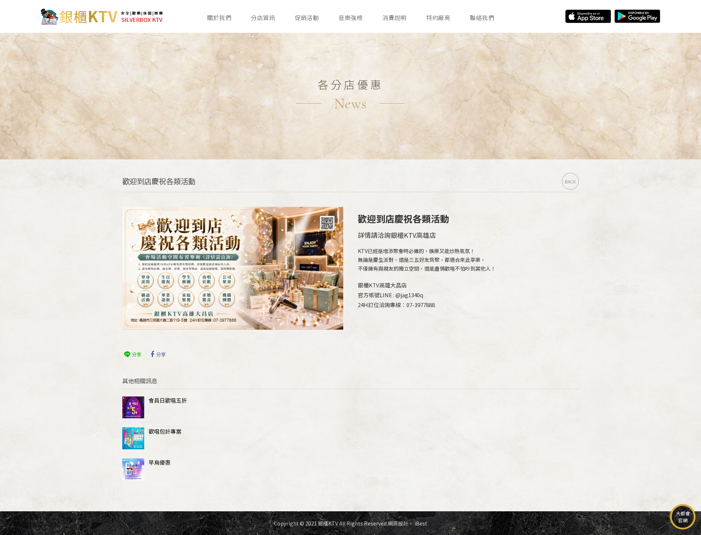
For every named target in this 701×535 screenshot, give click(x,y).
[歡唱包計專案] (133, 438)
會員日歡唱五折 (168, 400)
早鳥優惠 (160, 462)
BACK (570, 181)
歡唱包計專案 (165, 431)
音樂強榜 (350, 17)
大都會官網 (683, 517)
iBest (420, 523)
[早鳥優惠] (133, 469)
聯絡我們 (482, 17)
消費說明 (394, 17)
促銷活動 (307, 17)
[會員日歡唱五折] (133, 407)
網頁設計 (398, 523)
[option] (350, 96)
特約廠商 (438, 17)
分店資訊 (263, 17)
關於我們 (219, 17)
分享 (136, 354)
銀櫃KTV (101, 16)
